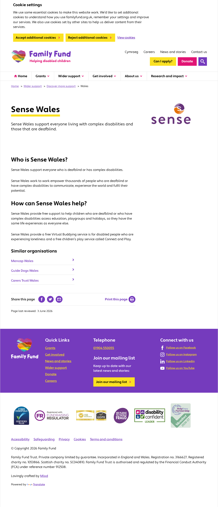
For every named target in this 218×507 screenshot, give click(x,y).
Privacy (64, 439)
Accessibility (20, 439)
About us (132, 76)
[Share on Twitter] (50, 299)
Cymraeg (131, 52)
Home (22, 76)
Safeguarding (44, 439)
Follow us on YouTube (180, 368)
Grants (41, 76)
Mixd (44, 476)
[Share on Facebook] (41, 299)
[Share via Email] (59, 299)
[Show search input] (203, 61)
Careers (149, 52)
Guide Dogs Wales (24, 271)
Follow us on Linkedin (180, 361)
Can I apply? (163, 61)
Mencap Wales (22, 261)
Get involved (102, 76)
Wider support (69, 76)
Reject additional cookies (87, 38)
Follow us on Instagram (181, 354)
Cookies (80, 439)
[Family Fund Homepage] (41, 56)
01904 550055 (103, 348)
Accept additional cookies (36, 38)
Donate (187, 61)
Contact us (199, 52)
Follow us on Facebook (181, 347)
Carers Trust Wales (25, 281)
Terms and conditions (106, 439)
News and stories (173, 52)
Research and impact (167, 76)
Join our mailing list (111, 382)
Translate (39, 484)
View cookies (126, 38)
